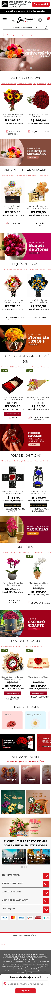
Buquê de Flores (39, 84)
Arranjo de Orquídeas (14, 601)
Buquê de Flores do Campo (18, 269)
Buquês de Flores (25, 264)
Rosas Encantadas (25, 455)
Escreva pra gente (32, 971)
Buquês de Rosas (40, 132)
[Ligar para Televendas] (12, 20)
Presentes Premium (40, 697)
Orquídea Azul (38, 552)
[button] (20, 68)
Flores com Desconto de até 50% (25, 358)
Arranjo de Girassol (14, 133)
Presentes (35, 367)
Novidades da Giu (25, 641)
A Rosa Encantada (8, 461)
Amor (15, 417)
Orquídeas (26, 547)
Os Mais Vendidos (25, 78)
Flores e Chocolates (8, 84)
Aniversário (14, 223)
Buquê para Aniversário (28, 175)
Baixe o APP (41, 4)
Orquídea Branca (8, 552)
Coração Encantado (25, 461)
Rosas (3, 269)
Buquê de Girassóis (38, 269)
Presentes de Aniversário (25, 170)
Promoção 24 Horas (9, 367)
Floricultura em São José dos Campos (38, 858)
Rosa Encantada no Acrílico (14, 510)
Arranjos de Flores (24, 84)
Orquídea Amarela (23, 552)
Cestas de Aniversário (9, 175)
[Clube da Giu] (25, 836)
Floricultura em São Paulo (12, 860)
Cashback (40, 20)
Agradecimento (40, 317)
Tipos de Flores (24, 367)
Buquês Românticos (38, 224)
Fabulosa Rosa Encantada (40, 510)
